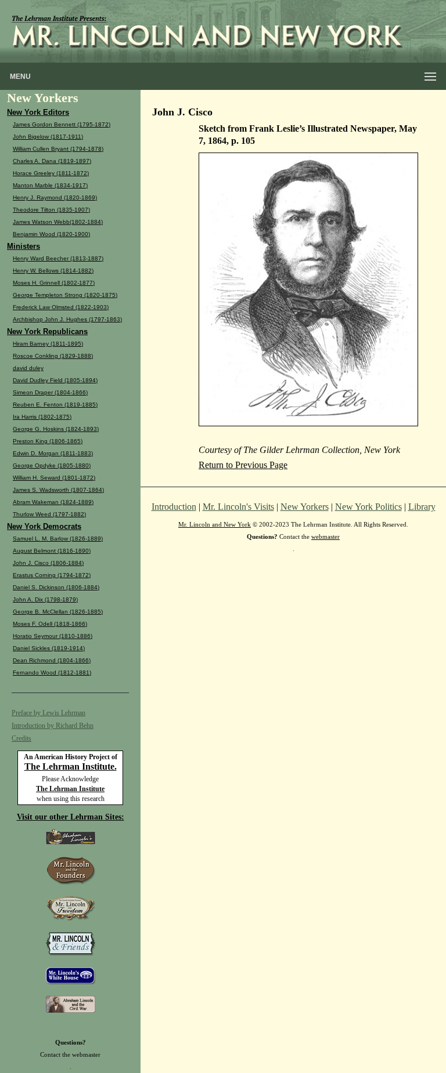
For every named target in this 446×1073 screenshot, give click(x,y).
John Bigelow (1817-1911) (48, 136)
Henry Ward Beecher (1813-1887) (58, 258)
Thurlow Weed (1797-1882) (49, 514)
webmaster (86, 1054)
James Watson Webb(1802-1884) (58, 222)
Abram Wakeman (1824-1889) (53, 502)
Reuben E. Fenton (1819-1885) (55, 404)
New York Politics (368, 507)
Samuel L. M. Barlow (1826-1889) (58, 538)
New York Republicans (47, 331)
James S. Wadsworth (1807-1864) (58, 490)
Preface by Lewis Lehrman (48, 713)
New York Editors (38, 112)
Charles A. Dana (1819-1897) (52, 161)
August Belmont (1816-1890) (52, 551)
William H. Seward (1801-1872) (54, 477)
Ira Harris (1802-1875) (42, 417)
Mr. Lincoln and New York (214, 524)
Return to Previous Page (243, 465)
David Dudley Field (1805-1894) (55, 380)
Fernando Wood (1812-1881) (52, 672)
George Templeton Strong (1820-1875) (65, 295)
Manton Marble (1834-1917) (50, 185)
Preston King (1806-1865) (47, 441)
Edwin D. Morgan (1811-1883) (53, 453)
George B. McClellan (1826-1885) (58, 611)
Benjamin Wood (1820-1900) (51, 234)
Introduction (174, 507)
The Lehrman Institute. (70, 766)
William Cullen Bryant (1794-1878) (58, 149)
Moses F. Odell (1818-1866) (50, 624)
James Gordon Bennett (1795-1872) (61, 124)
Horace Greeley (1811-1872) (51, 173)
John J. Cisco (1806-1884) (48, 563)
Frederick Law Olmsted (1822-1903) (61, 307)
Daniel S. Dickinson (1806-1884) (56, 587)
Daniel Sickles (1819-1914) (49, 648)
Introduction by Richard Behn (52, 726)
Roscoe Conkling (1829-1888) (53, 356)
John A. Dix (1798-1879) (45, 599)
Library (422, 507)
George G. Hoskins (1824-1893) (56, 429)
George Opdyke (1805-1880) (52, 465)
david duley (28, 368)
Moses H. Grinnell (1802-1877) (54, 283)
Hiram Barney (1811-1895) (48, 343)
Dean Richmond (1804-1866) (52, 660)
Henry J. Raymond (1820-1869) (55, 197)
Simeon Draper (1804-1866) (50, 392)
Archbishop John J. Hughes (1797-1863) (67, 319)
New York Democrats (44, 526)
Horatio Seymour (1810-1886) (52, 636)
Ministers (23, 246)
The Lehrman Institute (70, 789)
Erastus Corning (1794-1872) (52, 575)
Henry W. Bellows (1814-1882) (53, 270)
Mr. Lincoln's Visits (238, 507)
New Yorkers (304, 507)
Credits (21, 738)
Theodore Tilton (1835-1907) (51, 209)
